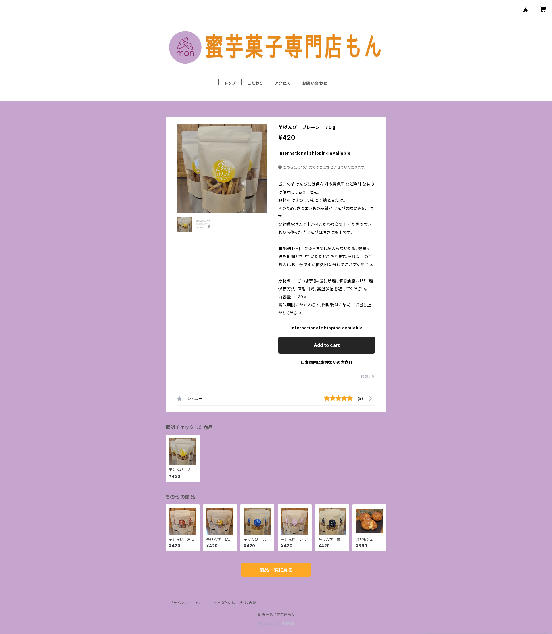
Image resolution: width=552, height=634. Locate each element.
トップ (230, 83)
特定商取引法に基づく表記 (234, 603)
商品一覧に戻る (276, 570)
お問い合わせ (314, 83)
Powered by (270, 623)
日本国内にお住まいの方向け (326, 362)
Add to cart (327, 345)
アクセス (282, 83)
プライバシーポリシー (187, 603)
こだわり (255, 83)
